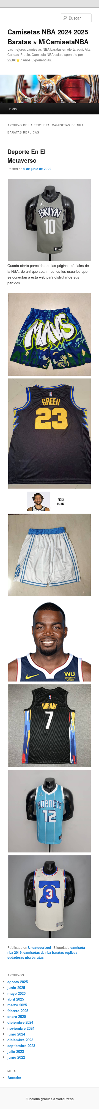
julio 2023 (15, 1051)
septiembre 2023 (21, 1045)
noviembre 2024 (20, 1028)
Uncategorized (39, 947)
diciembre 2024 (20, 1022)
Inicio (13, 108)
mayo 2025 (16, 993)
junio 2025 (16, 987)
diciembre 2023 (20, 1039)
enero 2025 (16, 1016)
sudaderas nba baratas (25, 957)
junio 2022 (16, 1057)
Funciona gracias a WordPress (50, 1098)
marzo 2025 (17, 1004)
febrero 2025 (17, 1010)
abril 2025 (15, 999)
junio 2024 (16, 1034)
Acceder (14, 1077)
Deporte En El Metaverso (26, 155)
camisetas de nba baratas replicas (50, 952)
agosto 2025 (17, 981)
